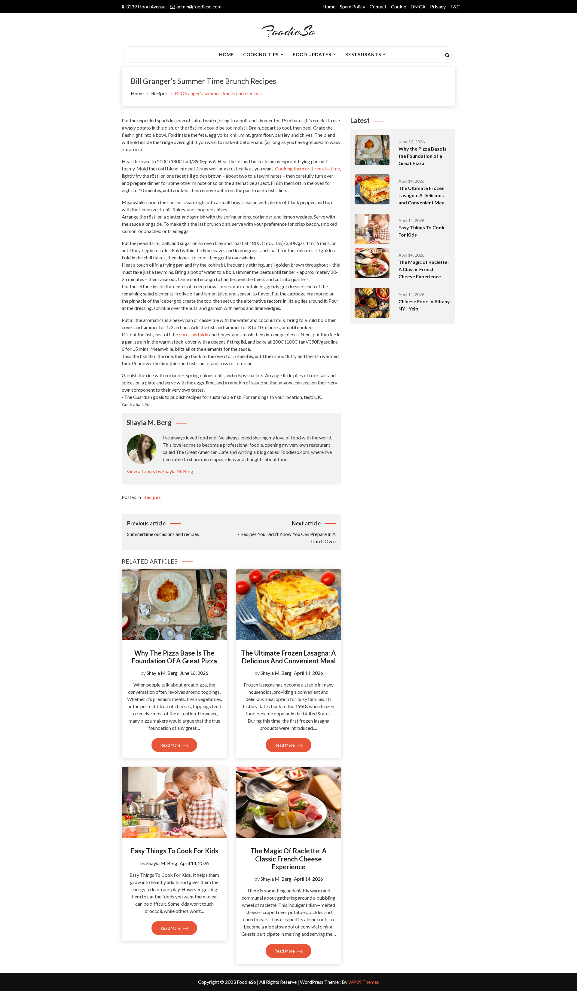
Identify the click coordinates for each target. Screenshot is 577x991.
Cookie (398, 6)
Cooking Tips (261, 54)
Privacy (438, 6)
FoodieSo (288, 31)
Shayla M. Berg (162, 673)
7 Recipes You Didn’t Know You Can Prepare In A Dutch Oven (286, 532)
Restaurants (363, 54)
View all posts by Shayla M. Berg (160, 471)
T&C (455, 6)
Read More (171, 745)
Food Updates (312, 54)
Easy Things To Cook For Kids (174, 851)
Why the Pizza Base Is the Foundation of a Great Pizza (174, 657)
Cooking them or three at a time (307, 168)
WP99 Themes (363, 982)
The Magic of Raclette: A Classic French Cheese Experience (288, 859)
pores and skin (193, 334)
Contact (378, 6)
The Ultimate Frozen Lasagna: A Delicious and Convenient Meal (288, 657)
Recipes (152, 497)
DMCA (418, 6)
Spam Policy (352, 6)
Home (328, 6)
